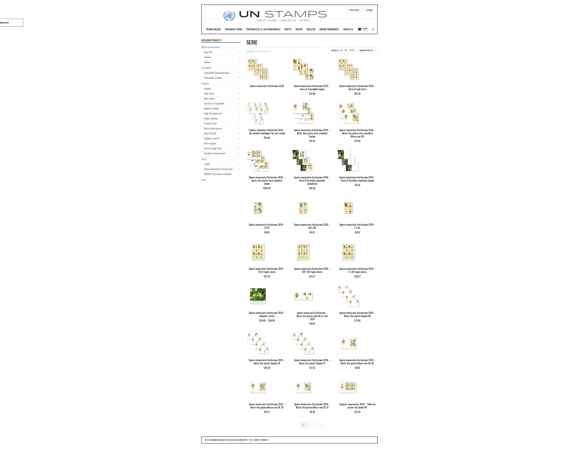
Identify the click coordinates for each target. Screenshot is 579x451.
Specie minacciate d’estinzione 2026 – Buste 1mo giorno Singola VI (312, 361)
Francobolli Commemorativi (216, 73)
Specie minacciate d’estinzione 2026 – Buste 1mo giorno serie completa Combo (312, 133)
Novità (299, 29)
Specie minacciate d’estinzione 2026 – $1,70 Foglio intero (267, 270)
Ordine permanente (329, 29)
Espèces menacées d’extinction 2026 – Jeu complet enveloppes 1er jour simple (267, 131)
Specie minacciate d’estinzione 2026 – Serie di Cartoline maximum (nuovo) (357, 179)
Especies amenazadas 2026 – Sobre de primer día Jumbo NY (357, 405)
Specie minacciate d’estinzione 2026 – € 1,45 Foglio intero (357, 270)
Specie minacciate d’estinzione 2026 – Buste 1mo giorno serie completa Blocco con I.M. (357, 133)
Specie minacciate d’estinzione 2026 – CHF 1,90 (312, 226)
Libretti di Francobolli (214, 103)
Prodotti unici (210, 123)
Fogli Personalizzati (213, 113)
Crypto (207, 164)
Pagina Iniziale (213, 29)
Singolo (207, 88)
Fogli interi (209, 93)
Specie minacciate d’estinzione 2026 (267, 86)
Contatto (348, 29)
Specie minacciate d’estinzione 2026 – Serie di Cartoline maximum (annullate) (312, 180)
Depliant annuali (211, 108)
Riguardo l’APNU (233, 29)
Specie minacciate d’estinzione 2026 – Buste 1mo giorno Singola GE (267, 361)
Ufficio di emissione (210, 47)
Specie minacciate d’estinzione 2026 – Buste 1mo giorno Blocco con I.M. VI (312, 405)
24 (341, 50)
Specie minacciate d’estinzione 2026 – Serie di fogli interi (357, 87)
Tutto (352, 50)
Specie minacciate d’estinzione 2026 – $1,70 (267, 226)
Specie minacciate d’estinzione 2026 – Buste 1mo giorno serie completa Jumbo (267, 180)
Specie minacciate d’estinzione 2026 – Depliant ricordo (267, 314)
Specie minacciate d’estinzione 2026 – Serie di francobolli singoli (312, 87)
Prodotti (205, 83)
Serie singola (210, 143)
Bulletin (311, 29)
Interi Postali (210, 133)
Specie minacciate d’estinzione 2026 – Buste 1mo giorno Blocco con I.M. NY (357, 361)
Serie (203, 159)
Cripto (288, 29)
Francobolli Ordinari (213, 78)
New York (208, 52)
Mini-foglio (209, 98)
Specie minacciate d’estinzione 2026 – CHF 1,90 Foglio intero (312, 270)
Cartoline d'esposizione (215, 153)
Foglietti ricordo (211, 138)
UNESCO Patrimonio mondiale (217, 174)
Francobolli (206, 68)
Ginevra (207, 57)
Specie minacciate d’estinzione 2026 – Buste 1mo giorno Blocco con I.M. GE (267, 405)
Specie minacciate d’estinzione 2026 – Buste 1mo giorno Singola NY (357, 314)
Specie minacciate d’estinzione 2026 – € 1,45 (357, 226)
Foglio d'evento (211, 118)
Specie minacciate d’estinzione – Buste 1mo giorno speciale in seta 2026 (312, 316)
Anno (203, 180)
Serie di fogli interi (213, 148)
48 (346, 50)
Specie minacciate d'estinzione (218, 169)
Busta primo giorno (213, 128)
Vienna (207, 62)
